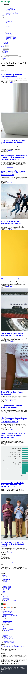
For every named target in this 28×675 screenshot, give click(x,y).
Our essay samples (7, 586)
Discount (5, 580)
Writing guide (9, 21)
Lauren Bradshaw (9, 150)
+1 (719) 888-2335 (20, 646)
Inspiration (5, 52)
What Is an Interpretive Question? (13, 279)
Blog (7, 22)
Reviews (8, 26)
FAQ (4, 592)
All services (8, 14)
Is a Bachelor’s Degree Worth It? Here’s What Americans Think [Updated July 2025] (12, 484)
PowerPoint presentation (8, 629)
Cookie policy (6, 598)
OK (23, 671)
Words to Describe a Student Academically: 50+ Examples (11, 222)
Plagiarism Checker (10, 34)
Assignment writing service (12, 13)
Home (4, 58)
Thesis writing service (10, 9)
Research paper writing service (12, 11)
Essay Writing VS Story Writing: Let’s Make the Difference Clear (12, 334)
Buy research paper (7, 611)
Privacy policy (6, 599)
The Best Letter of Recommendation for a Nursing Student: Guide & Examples (13, 142)
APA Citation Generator (11, 37)
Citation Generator (10, 36)
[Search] (18, 56)
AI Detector (8, 33)
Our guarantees (6, 579)
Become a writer (6, 588)
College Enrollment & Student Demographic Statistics (11, 75)
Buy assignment (6, 622)
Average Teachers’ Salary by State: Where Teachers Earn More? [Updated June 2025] (13, 173)
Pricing (4, 15)
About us (5, 24)
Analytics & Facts (7, 53)
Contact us (8, 27)
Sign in (6, 42)
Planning (5, 50)
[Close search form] (20, 56)
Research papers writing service (10, 615)
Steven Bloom (10, 82)
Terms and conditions (7, 596)
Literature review (7, 626)
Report (4, 628)
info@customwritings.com (8, 646)
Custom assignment (7, 621)
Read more (3, 671)
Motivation (5, 51)
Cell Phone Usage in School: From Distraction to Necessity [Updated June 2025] (12, 544)
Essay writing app (7, 587)
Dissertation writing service (12, 10)
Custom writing (9, 8)
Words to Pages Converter (11, 39)
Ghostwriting (6, 630)
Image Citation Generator (11, 38)
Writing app (5, 616)
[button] (15, 6)
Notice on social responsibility (9, 600)
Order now (5, 43)
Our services (6, 578)
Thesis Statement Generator (12, 41)
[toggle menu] (7, 46)
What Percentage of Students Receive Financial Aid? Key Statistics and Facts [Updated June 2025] (14, 157)
